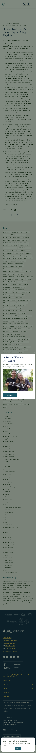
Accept (18, 748)
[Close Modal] (34, 353)
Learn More (10, 395)
